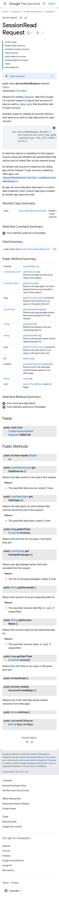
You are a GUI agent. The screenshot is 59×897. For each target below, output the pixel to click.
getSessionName (31, 335)
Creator (23, 249)
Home (5, 11)
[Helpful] (21, 17)
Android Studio (9, 822)
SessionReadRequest (38, 249)
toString (27, 378)
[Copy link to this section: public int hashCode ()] (31, 678)
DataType (13, 283)
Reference (50, 11)
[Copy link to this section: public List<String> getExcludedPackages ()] (11, 558)
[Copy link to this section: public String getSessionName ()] (21, 624)
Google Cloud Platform (13, 860)
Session (29, 96)
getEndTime (29, 298)
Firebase (6, 856)
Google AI (6, 865)
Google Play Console (12, 826)
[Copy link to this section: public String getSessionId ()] (11, 591)
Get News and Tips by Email (15, 790)
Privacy (14, 883)
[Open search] (44, 3)
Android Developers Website (15, 803)
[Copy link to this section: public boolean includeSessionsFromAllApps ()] (11, 694)
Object (5, 87)
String (11, 309)
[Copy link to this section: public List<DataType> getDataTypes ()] (26, 500)
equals (26, 266)
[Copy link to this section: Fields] (15, 419)
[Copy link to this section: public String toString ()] (33, 712)
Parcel (40, 384)
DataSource (14, 272)
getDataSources (31, 272)
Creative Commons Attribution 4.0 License (37, 757)
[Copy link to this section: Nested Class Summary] (38, 203)
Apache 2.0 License (47, 760)
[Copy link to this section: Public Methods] (31, 447)
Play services (30, 4)
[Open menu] (5, 3)
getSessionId (29, 324)
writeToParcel (29, 384)
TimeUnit (40, 298)
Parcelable (21, 90)
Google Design (9, 808)
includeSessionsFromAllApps (37, 364)
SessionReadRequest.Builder (32, 211)
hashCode (28, 358)
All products (8, 870)
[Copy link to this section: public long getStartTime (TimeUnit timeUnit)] (33, 660)
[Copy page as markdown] (38, 33)
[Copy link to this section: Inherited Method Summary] (44, 397)
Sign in (52, 3)
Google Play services (32, 11)
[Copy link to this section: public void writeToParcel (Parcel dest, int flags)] (11, 728)
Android (6, 846)
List (5, 272)
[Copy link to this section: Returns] (15, 483)
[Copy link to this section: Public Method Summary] (39, 259)
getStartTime (29, 347)
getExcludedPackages (33, 309)
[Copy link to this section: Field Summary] (26, 242)
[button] (29, 76)
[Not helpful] (25, 17)
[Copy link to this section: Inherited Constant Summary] (46, 227)
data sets (26, 104)
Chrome (6, 851)
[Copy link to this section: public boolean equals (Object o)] (14, 459)
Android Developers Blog (14, 785)
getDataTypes (30, 283)
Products (16, 11)
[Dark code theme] (54, 127)
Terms (5, 883)
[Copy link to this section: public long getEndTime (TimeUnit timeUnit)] (33, 533)
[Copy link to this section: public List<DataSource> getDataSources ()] (29, 471)
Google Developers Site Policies (33, 763)
